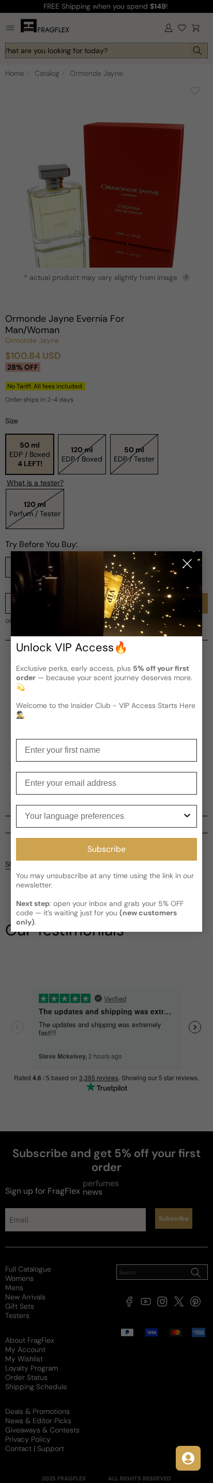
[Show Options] (187, 816)
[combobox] (103, 816)
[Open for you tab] (188, 1458)
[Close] (187, 564)
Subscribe (106, 849)
